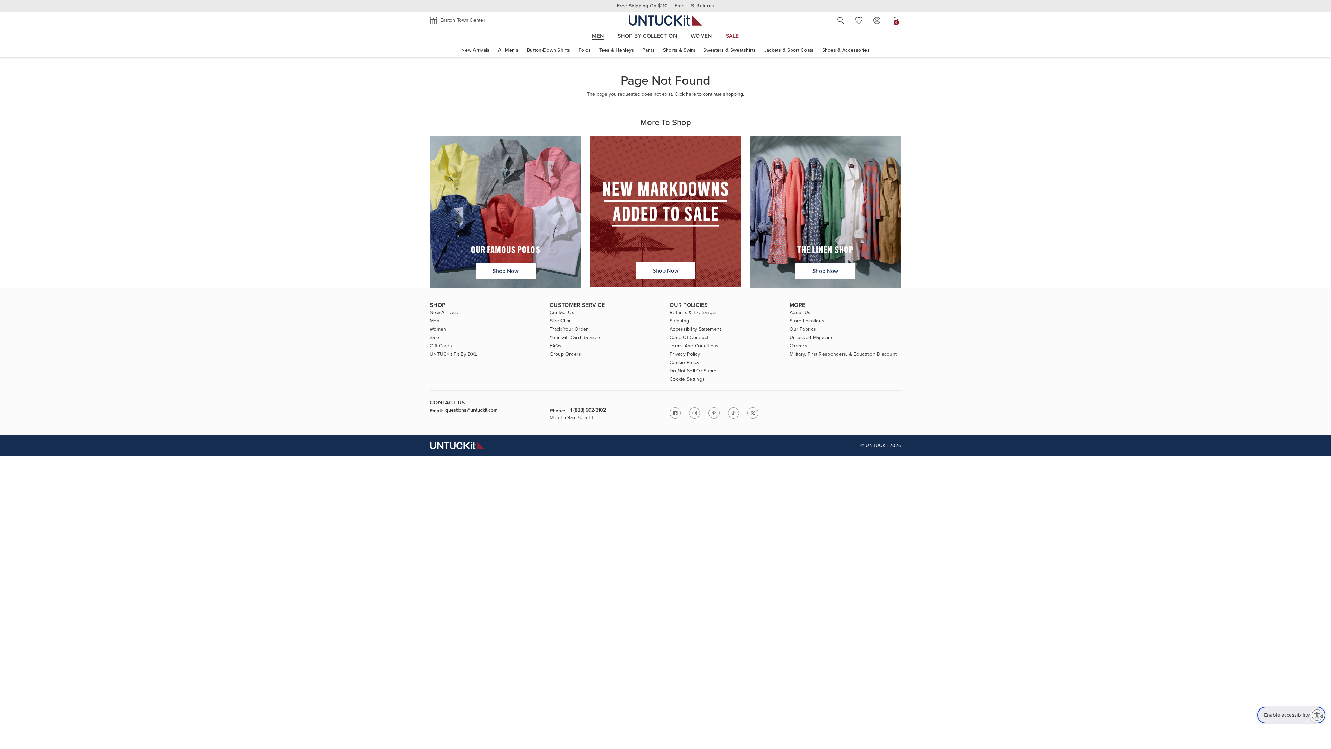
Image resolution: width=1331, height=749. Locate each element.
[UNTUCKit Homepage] (665, 20)
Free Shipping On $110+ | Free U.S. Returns (665, 5)
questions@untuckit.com (471, 410)
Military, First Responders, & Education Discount (843, 354)
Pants (648, 50)
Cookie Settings (687, 379)
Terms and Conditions (694, 346)
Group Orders (565, 354)
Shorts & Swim (679, 50)
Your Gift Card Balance (575, 338)
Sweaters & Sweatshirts (729, 50)
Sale (434, 338)
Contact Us (562, 313)
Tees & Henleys (616, 50)
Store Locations (807, 321)
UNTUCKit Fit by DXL (453, 354)
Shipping (679, 321)
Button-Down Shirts (548, 50)
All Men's (508, 50)
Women (438, 329)
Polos (584, 50)
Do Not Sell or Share (693, 371)
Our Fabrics (803, 329)
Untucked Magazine (812, 338)
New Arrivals (475, 50)
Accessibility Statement (695, 329)
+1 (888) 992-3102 (587, 410)
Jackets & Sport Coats (789, 50)
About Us (800, 313)
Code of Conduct (689, 338)
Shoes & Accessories (846, 50)
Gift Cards (441, 346)
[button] (457, 20)
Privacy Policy (685, 354)
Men (435, 321)
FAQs (556, 346)
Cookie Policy (685, 362)
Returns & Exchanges (694, 313)
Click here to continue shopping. (709, 94)
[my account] (877, 20)
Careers (798, 346)
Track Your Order (569, 329)
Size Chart (561, 321)
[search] (841, 20)
